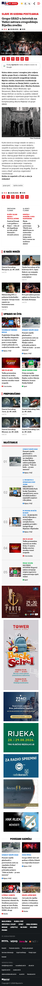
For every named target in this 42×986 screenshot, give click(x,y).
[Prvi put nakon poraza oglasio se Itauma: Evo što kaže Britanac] (31, 288)
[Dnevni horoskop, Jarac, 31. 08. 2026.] (11, 402)
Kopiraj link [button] (27, 59)
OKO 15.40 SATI (7, 370)
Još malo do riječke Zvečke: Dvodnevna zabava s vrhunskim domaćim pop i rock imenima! (30, 903)
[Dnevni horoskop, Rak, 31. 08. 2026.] (31, 402)
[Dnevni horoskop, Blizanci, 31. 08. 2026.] (11, 422)
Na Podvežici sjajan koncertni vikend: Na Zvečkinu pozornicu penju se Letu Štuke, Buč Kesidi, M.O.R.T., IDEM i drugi (10, 904)
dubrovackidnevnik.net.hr (9, 974)
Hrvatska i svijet (9, 924)
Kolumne (33, 927)
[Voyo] (14, 941)
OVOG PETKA (26, 855)
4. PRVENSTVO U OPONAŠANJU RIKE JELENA (29, 482)
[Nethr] (33, 941)
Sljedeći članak (38, 226)
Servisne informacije (7, 952)
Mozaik (4, 927)
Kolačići (4, 948)
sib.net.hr (31, 965)
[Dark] (30, 3)
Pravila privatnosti (27, 948)
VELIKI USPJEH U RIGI (29, 370)
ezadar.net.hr (17, 970)
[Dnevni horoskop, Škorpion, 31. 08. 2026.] (11, 260)
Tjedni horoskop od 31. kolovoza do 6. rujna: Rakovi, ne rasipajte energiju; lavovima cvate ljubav (31, 272)
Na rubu (23, 927)
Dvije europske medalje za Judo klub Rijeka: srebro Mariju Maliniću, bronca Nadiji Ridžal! (30, 378)
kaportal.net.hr (6, 970)
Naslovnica (6, 921)
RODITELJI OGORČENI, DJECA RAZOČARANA (29, 216)
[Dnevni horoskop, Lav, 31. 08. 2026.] (31, 422)
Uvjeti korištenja (21, 952)
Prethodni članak (3, 226)
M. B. (5, 29)
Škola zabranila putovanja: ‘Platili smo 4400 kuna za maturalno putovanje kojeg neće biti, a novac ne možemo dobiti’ (29, 232)
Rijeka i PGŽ (7, 351)
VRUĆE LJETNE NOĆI (29, 895)
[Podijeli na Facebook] (3, 59)
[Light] (22, 3)
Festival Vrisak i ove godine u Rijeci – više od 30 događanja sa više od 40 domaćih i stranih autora (13, 228)
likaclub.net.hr (31, 974)
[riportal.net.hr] (6, 979)
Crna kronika (7, 386)
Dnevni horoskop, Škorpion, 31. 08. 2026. (11, 268)
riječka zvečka (18, 185)
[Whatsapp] (17, 59)
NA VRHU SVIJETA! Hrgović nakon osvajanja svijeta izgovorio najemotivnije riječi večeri (30, 571)
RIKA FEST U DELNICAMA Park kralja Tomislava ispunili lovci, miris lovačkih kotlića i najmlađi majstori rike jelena (30, 493)
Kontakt (4, 957)
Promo (4, 930)
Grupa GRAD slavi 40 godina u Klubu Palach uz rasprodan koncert (31, 860)
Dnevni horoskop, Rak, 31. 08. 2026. (31, 410)
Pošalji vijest (32, 952)
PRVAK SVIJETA (28, 563)
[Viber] (13, 59)
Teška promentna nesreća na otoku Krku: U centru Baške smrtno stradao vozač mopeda (10, 378)
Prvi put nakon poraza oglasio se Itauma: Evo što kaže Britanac (31, 297)
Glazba (5, 914)
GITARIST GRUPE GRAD (30, 330)
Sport (25, 386)
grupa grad (6, 185)
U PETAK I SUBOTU (8, 895)
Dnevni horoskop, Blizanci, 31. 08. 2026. (10, 430)
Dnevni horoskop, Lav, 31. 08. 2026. (31, 430)
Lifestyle (14, 927)
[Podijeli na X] (8, 59)
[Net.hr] (5, 941)
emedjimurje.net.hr (7, 965)
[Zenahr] (23, 941)
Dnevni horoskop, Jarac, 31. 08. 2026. (9, 410)
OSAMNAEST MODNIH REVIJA (9, 331)
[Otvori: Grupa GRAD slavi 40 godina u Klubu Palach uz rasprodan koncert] (31, 847)
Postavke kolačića (14, 948)
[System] (26, 3)
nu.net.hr (21, 974)
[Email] (22, 59)
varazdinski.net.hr (21, 965)
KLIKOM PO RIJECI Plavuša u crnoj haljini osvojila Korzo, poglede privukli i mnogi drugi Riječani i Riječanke (30, 522)
